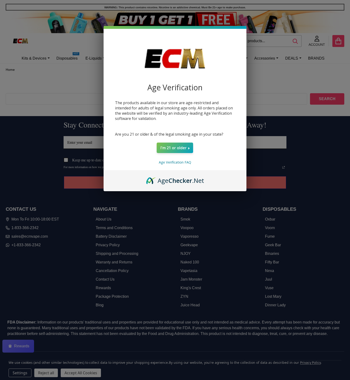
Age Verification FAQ (175, 162)
